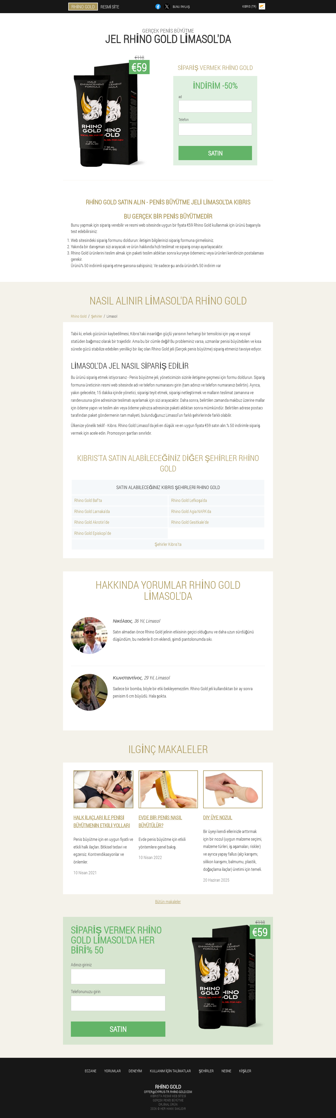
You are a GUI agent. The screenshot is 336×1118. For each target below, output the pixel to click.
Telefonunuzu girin (86, 991)
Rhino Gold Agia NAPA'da (191, 511)
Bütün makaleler (168, 901)
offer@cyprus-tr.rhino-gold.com (168, 1092)
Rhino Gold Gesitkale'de (190, 522)
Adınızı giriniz (81, 965)
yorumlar (112, 1070)
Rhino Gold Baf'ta (88, 500)
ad (180, 97)
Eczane (90, 1070)
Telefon (183, 119)
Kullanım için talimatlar (170, 1070)
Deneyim (135, 1070)
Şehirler (206, 1070)
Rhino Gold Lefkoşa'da (189, 500)
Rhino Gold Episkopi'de (92, 533)
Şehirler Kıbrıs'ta (168, 544)
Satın (215, 153)
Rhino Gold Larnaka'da (92, 511)
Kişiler (245, 1070)
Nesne (226, 1070)
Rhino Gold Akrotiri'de (91, 522)
